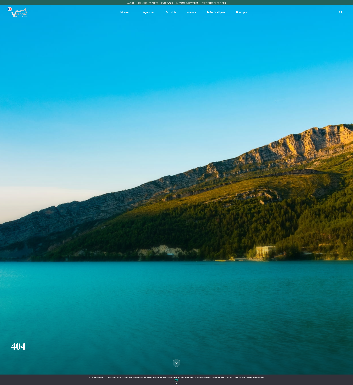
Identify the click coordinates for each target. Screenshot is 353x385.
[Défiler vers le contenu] (176, 363)
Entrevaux (167, 3)
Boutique (241, 12)
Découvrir (126, 12)
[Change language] (10, 9)
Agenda (191, 12)
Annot (130, 3)
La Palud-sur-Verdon (187, 3)
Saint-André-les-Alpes (214, 3)
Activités (171, 12)
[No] (176, 383)
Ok (176, 380)
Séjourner (149, 12)
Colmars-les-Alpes (147, 3)
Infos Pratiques (216, 12)
